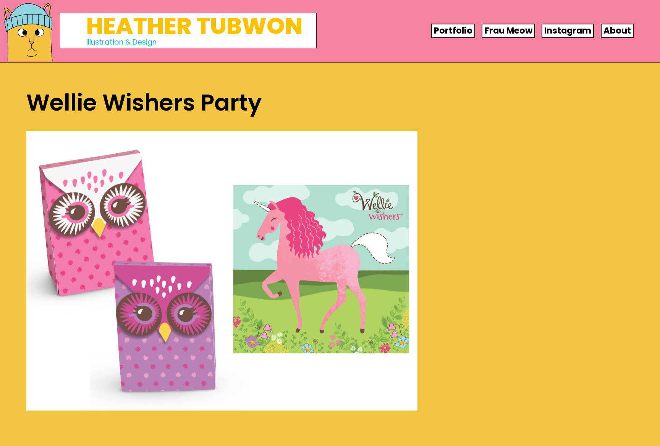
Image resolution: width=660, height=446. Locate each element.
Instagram (567, 30)
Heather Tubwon (194, 25)
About (617, 30)
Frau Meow (508, 30)
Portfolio (453, 30)
